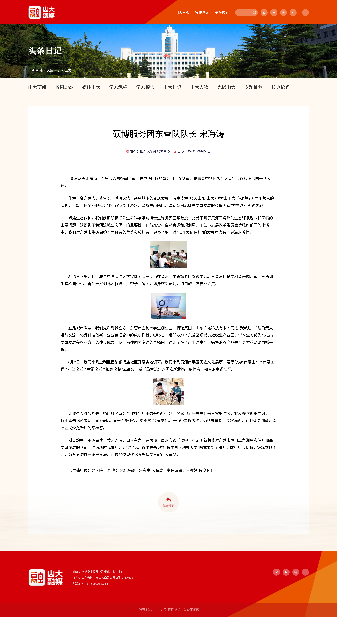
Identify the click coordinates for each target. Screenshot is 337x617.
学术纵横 (118, 87)
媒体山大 (91, 87)
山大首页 (182, 12)
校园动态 (64, 87)
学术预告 (145, 87)
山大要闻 (37, 87)
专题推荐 (253, 87)
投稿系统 (202, 12)
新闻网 (37, 70)
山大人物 (199, 87)
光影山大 (226, 87)
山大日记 (172, 87)
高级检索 (222, 12)
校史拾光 (280, 87)
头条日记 (53, 70)
